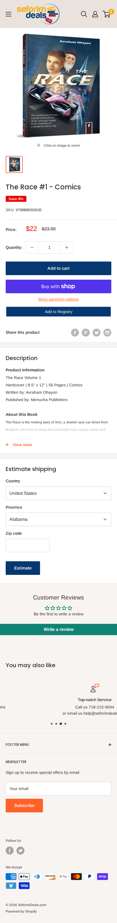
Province (14, 507)
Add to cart (58, 268)
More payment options (58, 299)
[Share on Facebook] (75, 332)
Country (13, 481)
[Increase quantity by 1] (67, 247)
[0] (106, 14)
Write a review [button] (59, 629)
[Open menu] (8, 14)
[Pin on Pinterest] (86, 332)
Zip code (14, 533)
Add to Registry (58, 311)
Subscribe (24, 805)
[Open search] (84, 14)
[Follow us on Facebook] (10, 851)
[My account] (95, 14)
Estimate (23, 568)
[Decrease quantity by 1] (32, 247)
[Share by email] (107, 332)
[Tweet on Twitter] (97, 332)
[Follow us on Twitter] (20, 851)
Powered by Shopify (21, 911)
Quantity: (14, 247)
